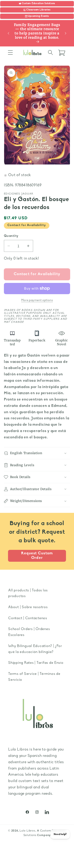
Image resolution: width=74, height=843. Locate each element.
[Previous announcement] (8, 33)
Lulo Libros (27, 830)
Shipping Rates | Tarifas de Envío (36, 663)
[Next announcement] (65, 33)
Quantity (11, 236)
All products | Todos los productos (28, 593)
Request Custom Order (37, 555)
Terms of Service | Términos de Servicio (34, 677)
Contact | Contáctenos (27, 618)
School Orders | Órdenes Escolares (29, 632)
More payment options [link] (37, 300)
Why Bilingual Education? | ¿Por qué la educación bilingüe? (35, 649)
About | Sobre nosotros (28, 607)
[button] (10, 52)
